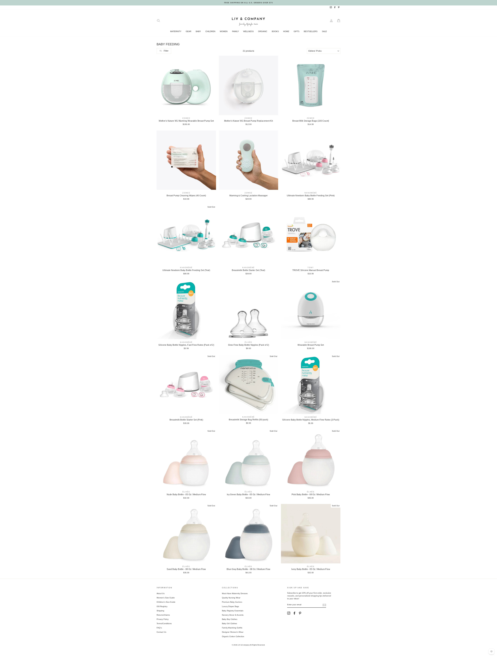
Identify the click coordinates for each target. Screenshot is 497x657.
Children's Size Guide (166, 602)
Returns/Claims (163, 615)
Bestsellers (310, 31)
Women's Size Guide (166, 598)
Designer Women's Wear (232, 632)
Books (275, 31)
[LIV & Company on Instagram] (288, 613)
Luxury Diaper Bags (230, 606)
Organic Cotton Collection (233, 636)
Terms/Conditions (164, 624)
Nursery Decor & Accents (233, 615)
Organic (262, 31)
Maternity (175, 31)
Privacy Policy (163, 619)
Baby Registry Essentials (232, 611)
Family (235, 31)
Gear (188, 31)
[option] (248, 2)
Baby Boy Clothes (229, 619)
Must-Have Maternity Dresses (235, 593)
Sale (324, 31)
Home (286, 31)
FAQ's (159, 628)
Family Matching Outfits (232, 628)
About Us (161, 593)
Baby (198, 31)
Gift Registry (162, 606)
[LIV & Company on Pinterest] (300, 613)
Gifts (296, 31)
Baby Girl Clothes (229, 624)
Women (224, 31)
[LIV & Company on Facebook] (294, 613)
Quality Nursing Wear (231, 598)
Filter (165, 51)
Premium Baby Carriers (232, 602)
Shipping (160, 611)
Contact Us (161, 632)
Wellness (248, 31)
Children (210, 31)
